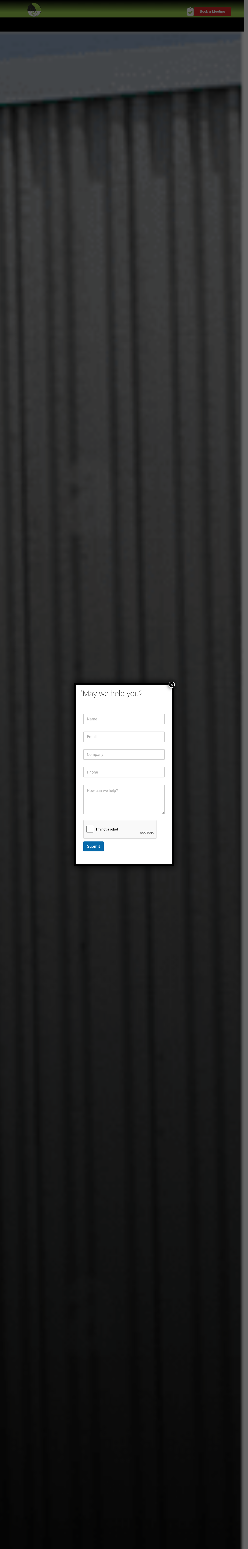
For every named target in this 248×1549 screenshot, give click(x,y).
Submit (93, 846)
